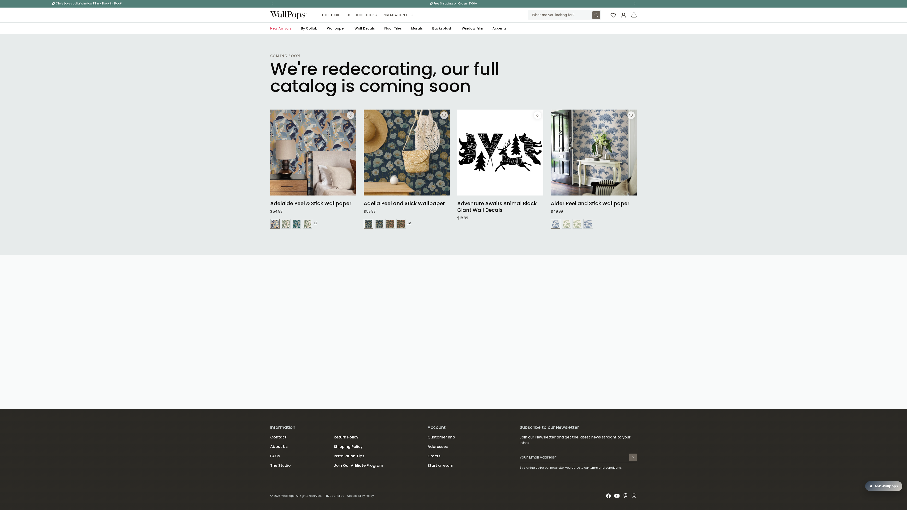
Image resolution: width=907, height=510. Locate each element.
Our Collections (362, 15)
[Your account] (623, 15)
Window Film (472, 28)
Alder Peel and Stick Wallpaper (590, 203)
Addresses (438, 446)
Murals (417, 28)
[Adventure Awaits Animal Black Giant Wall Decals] (500, 153)
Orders (434, 456)
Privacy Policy (334, 496)
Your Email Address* (538, 457)
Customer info (441, 437)
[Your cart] (634, 15)
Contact (278, 437)
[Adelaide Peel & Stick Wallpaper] (313, 153)
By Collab (309, 28)
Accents (499, 28)
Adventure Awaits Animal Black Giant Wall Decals (497, 206)
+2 (315, 223)
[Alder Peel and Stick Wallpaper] (594, 153)
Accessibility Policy (360, 496)
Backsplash (442, 28)
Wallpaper (336, 28)
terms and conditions (605, 468)
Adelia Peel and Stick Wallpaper (404, 203)
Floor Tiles (393, 28)
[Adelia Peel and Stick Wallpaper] (407, 153)
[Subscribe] (633, 457)
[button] (272, 3)
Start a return (440, 465)
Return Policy (346, 437)
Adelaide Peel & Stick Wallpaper (310, 203)
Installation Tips (398, 15)
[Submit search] (596, 15)
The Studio (331, 15)
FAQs (275, 456)
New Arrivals (280, 28)
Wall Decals (365, 28)
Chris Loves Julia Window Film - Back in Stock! (89, 3)
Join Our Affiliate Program (358, 465)
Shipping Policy (348, 446)
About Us (279, 446)
